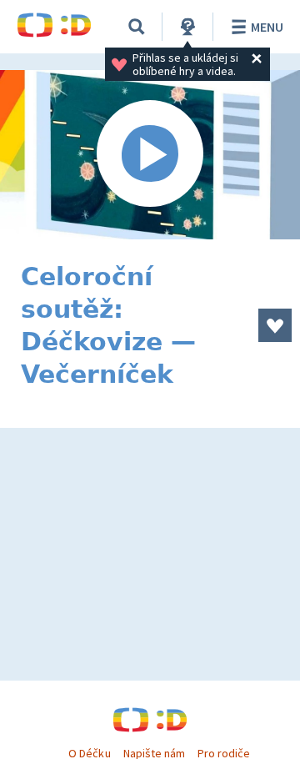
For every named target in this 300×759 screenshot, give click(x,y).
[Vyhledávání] (137, 26)
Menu (267, 26)
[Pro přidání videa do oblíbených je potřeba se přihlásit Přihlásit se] (275, 325)
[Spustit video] (150, 154)
